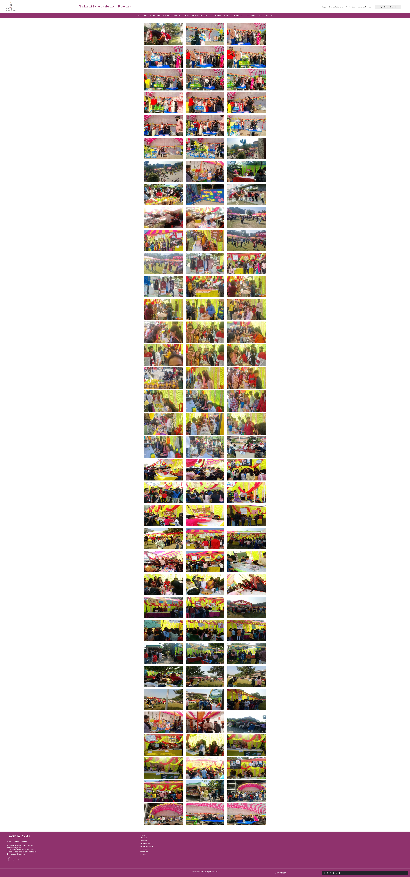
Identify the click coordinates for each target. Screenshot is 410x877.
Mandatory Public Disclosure (233, 15)
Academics (167, 15)
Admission (156, 15)
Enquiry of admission (336, 7)
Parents (186, 15)
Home (140, 15)
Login (324, 7)
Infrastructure (216, 15)
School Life (144, 852)
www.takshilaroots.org (17, 854)
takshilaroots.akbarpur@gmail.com (22, 850)
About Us (143, 838)
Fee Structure (350, 7)
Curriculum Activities (147, 846)
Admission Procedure (365, 7)
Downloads (177, 15)
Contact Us (268, 15)
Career (260, 15)
